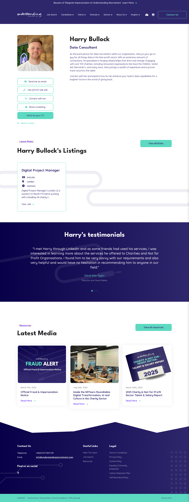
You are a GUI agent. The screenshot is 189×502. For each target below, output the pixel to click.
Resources (87, 461)
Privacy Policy (115, 457)
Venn (170, 498)
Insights (134, 14)
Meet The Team (90, 452)
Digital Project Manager (41, 170)
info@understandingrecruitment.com (54, 457)
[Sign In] (153, 14)
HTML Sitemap (74, 498)
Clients (81, 14)
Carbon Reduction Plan (119, 473)
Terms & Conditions (118, 452)
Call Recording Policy (118, 477)
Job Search (52, 14)
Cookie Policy (115, 461)
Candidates (66, 14)
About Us (120, 14)
